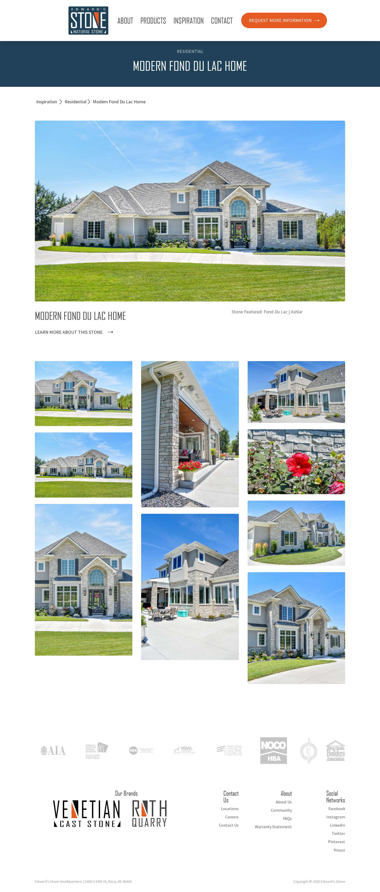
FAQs (287, 818)
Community (281, 810)
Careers (232, 816)
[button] (126, 20)
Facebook (336, 808)
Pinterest (336, 841)
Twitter (338, 833)
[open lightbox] (83, 393)
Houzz (339, 849)
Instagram (335, 816)
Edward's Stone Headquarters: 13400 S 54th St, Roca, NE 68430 (83, 881)
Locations (230, 808)
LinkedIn (337, 825)
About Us (284, 801)
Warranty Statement (273, 826)
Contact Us (229, 825)
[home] (88, 20)
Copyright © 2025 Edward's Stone (319, 881)
